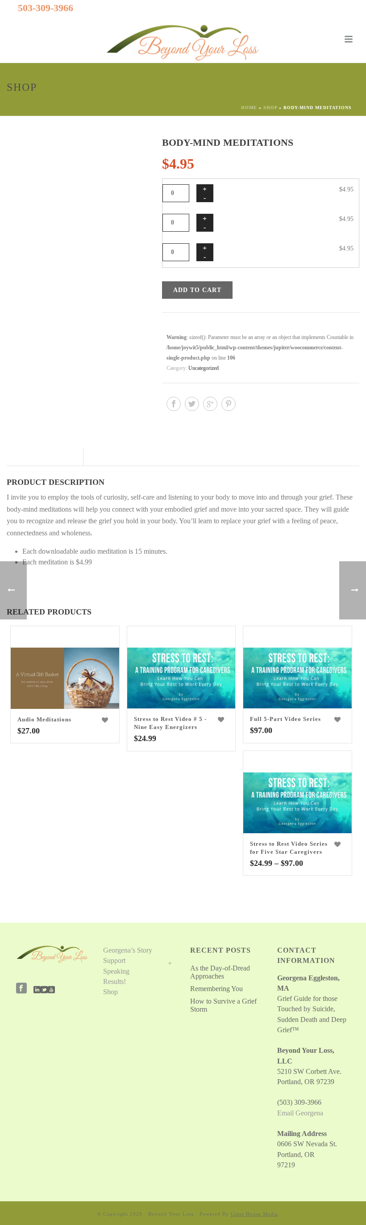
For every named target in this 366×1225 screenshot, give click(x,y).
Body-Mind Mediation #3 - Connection (276, 248)
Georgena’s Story (127, 950)
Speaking (116, 971)
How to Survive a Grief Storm (223, 1005)
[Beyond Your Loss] (183, 42)
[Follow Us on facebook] (21, 988)
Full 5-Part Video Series (285, 719)
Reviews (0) (112, 457)
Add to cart (197, 290)
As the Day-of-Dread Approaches (220, 972)
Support (114, 960)
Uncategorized (203, 368)
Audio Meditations (44, 719)
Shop (270, 107)
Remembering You (216, 988)
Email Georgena (300, 1113)
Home (249, 107)
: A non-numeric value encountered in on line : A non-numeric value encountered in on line (64, 638)
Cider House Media (254, 1214)
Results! (114, 981)
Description (44, 457)
